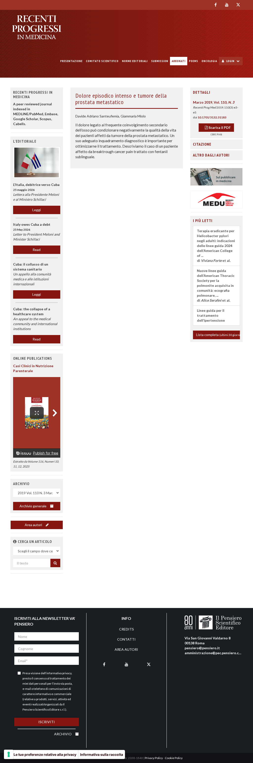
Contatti (126, 639)
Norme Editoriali (135, 61)
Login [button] (230, 61)
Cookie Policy (174, 758)
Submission (159, 61)
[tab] (216, 92)
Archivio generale (33, 506)
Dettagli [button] (201, 92)
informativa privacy (58, 673)
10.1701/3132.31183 (212, 117)
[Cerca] (55, 563)
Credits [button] (126, 629)
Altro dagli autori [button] (211, 155)
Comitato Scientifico (102, 61)
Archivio (63, 734)
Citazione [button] (202, 144)
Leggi (36, 210)
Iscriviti (46, 722)
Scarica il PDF (219, 127)
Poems (193, 61)
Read (37, 249)
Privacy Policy (154, 758)
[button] (15, 541)
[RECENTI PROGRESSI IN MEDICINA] (36, 27)
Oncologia (209, 61)
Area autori (34, 525)
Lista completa (218, 335)
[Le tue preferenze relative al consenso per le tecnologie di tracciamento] (8, 754)
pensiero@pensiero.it (202, 648)
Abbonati (179, 61)
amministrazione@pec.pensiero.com (214, 653)
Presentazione (71, 61)
